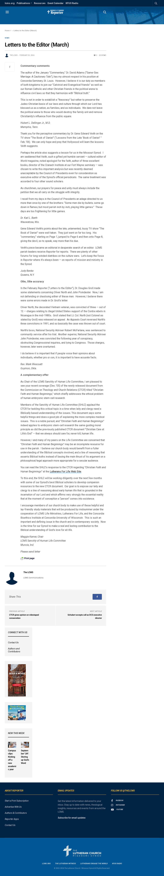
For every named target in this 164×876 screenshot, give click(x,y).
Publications (23, 3)
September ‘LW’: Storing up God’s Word (25, 756)
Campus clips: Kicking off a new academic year (12, 760)
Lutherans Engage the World (94, 864)
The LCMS (14, 55)
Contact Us (13, 642)
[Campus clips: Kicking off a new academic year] (12, 745)
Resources (39, 3)
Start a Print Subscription (17, 800)
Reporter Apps (12, 819)
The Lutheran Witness (65, 864)
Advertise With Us (13, 807)
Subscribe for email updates (72, 817)
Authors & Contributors (16, 813)
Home (7, 31)
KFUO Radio (72, 3)
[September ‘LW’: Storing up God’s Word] (25, 745)
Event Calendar (56, 3)
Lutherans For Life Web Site (65, 471)
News (7, 38)
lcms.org (10, 3)
